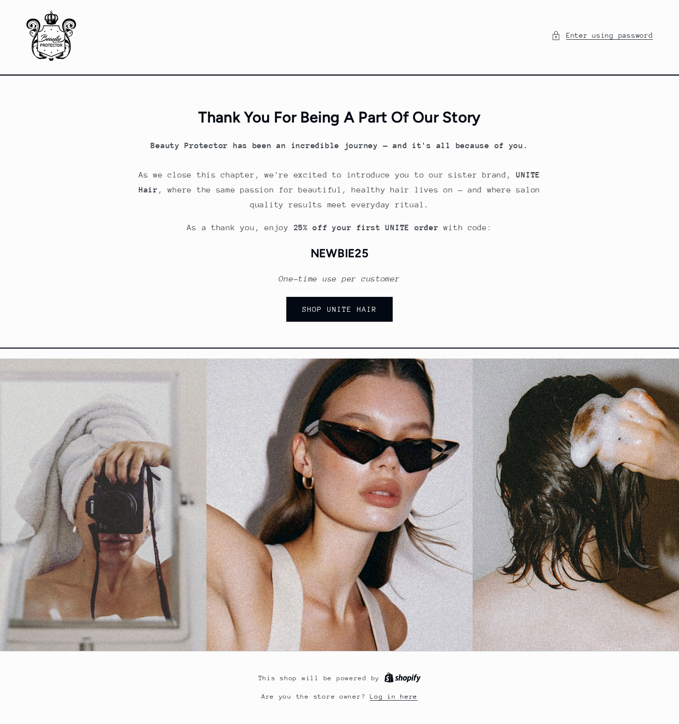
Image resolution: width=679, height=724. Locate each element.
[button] (602, 35)
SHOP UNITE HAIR (339, 309)
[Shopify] (402, 678)
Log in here (394, 696)
